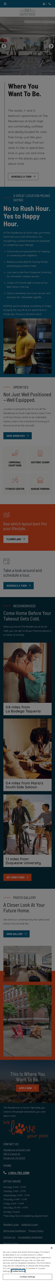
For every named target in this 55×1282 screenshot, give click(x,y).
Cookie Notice (18, 1271)
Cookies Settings (27, 1277)
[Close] (52, 1248)
